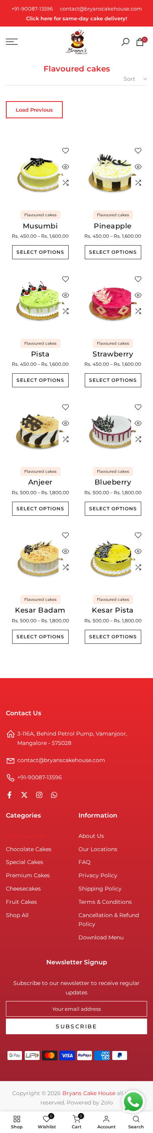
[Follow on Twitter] (24, 795)
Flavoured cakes (40, 214)
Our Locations (97, 849)
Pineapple (113, 226)
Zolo (107, 1102)
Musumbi (40, 226)
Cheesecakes (23, 888)
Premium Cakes (28, 875)
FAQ (84, 862)
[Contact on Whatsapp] (54, 795)
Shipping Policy (100, 888)
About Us (91, 835)
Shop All (17, 915)
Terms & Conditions (105, 901)
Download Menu (101, 937)
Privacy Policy (97, 875)
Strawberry (113, 354)
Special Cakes (24, 862)
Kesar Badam (40, 610)
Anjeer (40, 482)
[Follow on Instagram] (39, 795)
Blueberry (113, 482)
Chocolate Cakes (28, 849)
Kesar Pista (113, 610)
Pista (40, 354)
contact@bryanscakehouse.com (101, 9)
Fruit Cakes (21, 901)
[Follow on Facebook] (9, 795)
